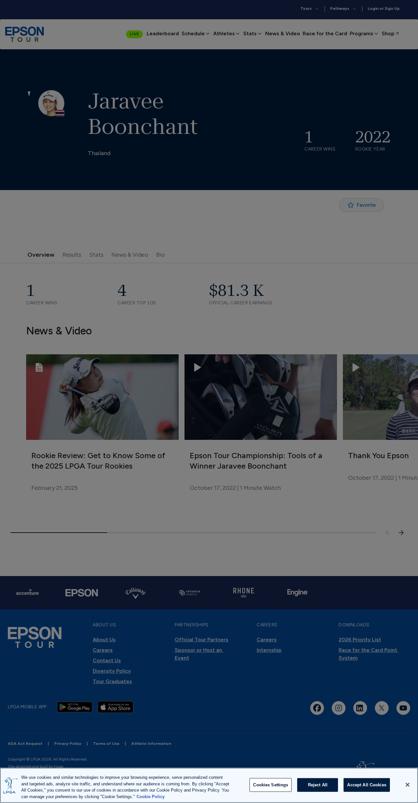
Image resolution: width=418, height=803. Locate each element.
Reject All (318, 784)
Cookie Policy (151, 796)
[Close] (407, 785)
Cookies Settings (270, 784)
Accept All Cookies (366, 784)
